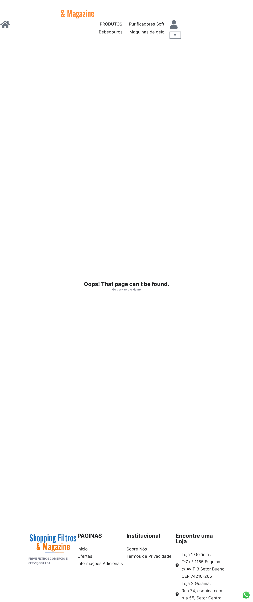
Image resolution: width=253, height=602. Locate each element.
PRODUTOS (111, 24)
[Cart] (175, 35)
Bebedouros (111, 31)
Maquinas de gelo (146, 31)
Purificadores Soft (146, 24)
